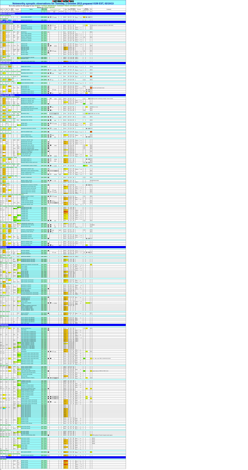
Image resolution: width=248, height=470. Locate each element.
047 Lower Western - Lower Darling (9, 97)
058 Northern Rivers (5, 130)
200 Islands (3, 459)
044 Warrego (3, 84)
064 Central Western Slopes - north (9, 164)
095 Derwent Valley (5, 425)
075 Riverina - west (5, 240)
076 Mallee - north (5, 249)
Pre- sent (84, 11)
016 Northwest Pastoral (6, 23)
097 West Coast (4, 436)
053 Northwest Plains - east (7, 121)
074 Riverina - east (5, 233)
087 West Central (5, 311)
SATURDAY (73, 6)
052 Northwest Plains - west (8, 118)
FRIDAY (66, 6)
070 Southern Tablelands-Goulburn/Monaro (12, 194)
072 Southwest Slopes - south (8, 222)
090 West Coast (4, 316)
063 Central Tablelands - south (8, 157)
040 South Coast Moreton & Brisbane (10, 74)
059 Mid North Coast (5, 133)
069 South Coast (4, 183)
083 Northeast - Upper (6, 263)
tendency (81, 11)
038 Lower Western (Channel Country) (10, 71)
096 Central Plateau (5, 430)
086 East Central (4, 295)
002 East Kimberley (5, 15)
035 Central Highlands (6, 65)
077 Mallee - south (5, 255)
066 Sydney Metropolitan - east (8, 167)
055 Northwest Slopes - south (8, 127)
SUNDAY (80, 6)
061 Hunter (3, 138)
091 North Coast (4, 326)
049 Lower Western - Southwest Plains (10, 112)
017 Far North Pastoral (6, 30)
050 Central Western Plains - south (9, 115)
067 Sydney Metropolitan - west (8, 176)
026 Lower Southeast (6, 60)
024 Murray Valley (5, 56)
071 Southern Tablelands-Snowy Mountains (12, 206)
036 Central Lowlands (6, 68)
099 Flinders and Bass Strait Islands (10, 453)
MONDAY (38, 6)
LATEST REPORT (49, 7)
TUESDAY (44, 6)
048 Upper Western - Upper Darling (9, 105)
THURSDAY (60, 6)
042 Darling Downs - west (7, 81)
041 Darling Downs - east (7, 78)
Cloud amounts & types (55, 9)
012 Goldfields (4, 18)
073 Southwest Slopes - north (8, 228)
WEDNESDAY (52, 6)
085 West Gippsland (5, 283)
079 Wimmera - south (6, 258)
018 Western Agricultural (7, 42)
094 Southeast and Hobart (7, 379)
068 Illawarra (3, 179)
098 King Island (4, 450)
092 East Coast (4, 365)
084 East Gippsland (5, 278)
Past (88, 11)
